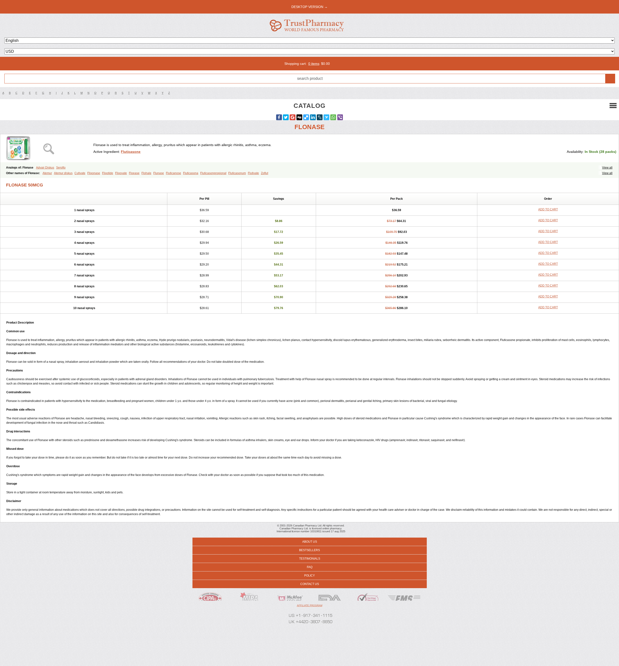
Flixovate (121, 173)
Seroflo (61, 167)
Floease (134, 173)
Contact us (309, 584)
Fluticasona (190, 173)
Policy (309, 575)
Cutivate (79, 173)
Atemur (47, 173)
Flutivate (253, 173)
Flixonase (93, 173)
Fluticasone (130, 152)
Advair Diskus (45, 167)
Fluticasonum (237, 173)
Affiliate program (309, 605)
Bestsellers (309, 550)
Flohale (146, 173)
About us (309, 541)
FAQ (309, 567)
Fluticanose (173, 173)
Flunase (158, 173)
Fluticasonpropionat (213, 173)
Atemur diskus (63, 173)
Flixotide (107, 173)
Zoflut (264, 173)
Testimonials (309, 558)
